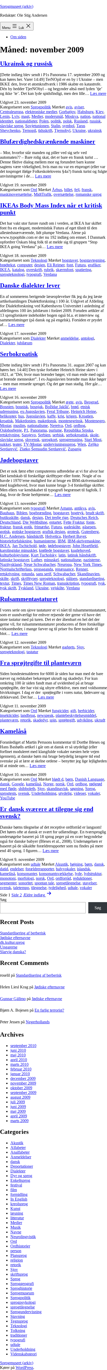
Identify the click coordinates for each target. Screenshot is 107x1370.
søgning (76, 788)
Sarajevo (29, 435)
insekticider (9, 715)
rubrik (49, 269)
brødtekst (7, 265)
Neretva (56, 425)
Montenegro (95, 421)
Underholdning (43, 793)
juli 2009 (17, 1102)
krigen (71, 416)
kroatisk (6, 421)
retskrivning (9, 435)
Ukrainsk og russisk (26, 63)
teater (17, 444)
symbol (68, 126)
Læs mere (98, 93)
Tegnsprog (19, 1321)
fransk (87, 189)
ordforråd (63, 878)
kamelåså (33, 784)
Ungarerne (8, 947)
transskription (68, 583)
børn (69, 779)
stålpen (71, 578)
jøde (42, 545)
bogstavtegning (92, 260)
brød (74, 407)
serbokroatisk (77, 435)
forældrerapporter (39, 869)
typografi (33, 274)
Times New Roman (39, 583)
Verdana (50, 274)
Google (18, 784)
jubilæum (24, 343)
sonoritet (25, 883)
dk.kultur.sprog (12, 942)
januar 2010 (20, 1074)
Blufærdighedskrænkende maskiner (47, 141)
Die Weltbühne (35, 522)
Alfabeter (18, 1147)
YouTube (7, 798)
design (39, 265)
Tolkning (17, 1330)
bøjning (76, 864)
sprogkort (49, 439)
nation (85, 116)
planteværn (9, 720)
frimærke (41, 527)
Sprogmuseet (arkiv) (16, 6)
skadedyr (40, 720)
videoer (80, 793)
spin (53, 720)
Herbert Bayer (74, 536)
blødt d (57, 779)
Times (16, 583)
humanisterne (45, 541)
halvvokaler (65, 869)
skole (94, 435)
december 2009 (23, 1078)
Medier (37, 116)
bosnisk (22, 407)
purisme (55, 430)
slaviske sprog (11, 126)
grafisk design (53, 531)
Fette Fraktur (73, 522)
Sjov (80, 647)
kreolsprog (19, 1204)
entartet (55, 522)
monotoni (8, 878)
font (69, 265)
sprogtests (8, 793)
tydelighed (57, 887)
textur (4, 583)
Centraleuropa (11, 111)
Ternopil (29, 130)
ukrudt (100, 720)
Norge (48, 784)
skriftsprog (19, 1274)
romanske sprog (89, 194)
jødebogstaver (59, 545)
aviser (79, 107)
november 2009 (23, 1083)
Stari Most (92, 439)
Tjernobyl (62, 130)
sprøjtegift (66, 720)
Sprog (90, 788)
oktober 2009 (21, 1088)
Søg (3, 899)
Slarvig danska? (13, 952)
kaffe (51, 416)
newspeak (45, 715)
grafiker (94, 265)
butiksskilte (9, 517)
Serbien (44, 435)
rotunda (28, 574)
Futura (80, 265)
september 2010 (23, 1045)
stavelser (89, 883)
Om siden (18, 37)
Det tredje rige (56, 517)
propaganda (43, 569)
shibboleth (26, 788)
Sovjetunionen (37, 126)
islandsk (83, 869)
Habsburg (85, 111)
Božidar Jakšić (57, 407)
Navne (15, 1232)
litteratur (17, 1218)
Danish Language (89, 779)
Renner (82, 569)
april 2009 (18, 1116)
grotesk (73, 531)
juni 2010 (18, 1050)
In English (18, 1199)
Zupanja (74, 449)
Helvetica (53, 536)
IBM (61, 541)
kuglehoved (80, 550)
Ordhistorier (20, 1246)
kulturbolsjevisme (14, 555)
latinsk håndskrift (82, 555)
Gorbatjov (67, 111)
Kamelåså (13, 731)
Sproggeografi (22, 1283)
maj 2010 (18, 1055)
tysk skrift (8, 588)
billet (68, 189)
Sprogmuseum (22, 1293)
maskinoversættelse (16, 194)
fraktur (5, 527)
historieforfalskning (16, 541)
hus (21, 416)
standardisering (91, 578)
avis (69, 107)
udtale (36, 864)
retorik (25, 720)
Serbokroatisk (19, 354)
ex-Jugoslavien (32, 411)
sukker (5, 444)
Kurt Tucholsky (43, 555)
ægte (69, 402)
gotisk (5, 531)
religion (16, 1260)
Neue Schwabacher (39, 564)
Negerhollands (38, 1022)
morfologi (26, 878)
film (13, 1190)
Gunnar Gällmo (13, 998)
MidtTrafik (42, 194)
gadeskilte (72, 527)
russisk (95, 121)
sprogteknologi (12, 274)
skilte (4, 578)
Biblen (21, 513)
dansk (25, 517)
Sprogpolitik (41, 107)
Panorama (38, 430)
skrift (15, 578)
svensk (23, 793)
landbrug (28, 715)
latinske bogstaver (14, 560)
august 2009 (20, 1097)
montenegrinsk (70, 421)
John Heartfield (85, 545)
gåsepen (89, 527)
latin (61, 555)
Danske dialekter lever (30, 285)
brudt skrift (95, 513)
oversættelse (63, 194)
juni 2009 (18, 1106)
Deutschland (10, 522)
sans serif (43, 574)
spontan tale (44, 883)
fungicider (60, 710)
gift (73, 710)
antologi (87, 338)
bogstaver (70, 260)
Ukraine (79, 130)
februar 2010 (20, 1069)
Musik (15, 1227)
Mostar (5, 425)
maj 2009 (18, 1111)
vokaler (94, 793)
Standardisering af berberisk (23, 933)
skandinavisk (57, 788)
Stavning (17, 1316)
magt (25, 116)
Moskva (71, 116)
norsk (60, 784)
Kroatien (86, 416)
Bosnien (7, 407)
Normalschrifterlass (16, 569)
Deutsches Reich (84, 517)
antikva (80, 508)
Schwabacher (64, 574)
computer (24, 265)
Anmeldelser (20, 1157)
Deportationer (21, 1166)
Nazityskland (11, 564)
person (15, 1251)
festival (16, 1185)
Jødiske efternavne (15, 937)
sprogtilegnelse (68, 883)
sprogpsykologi (23, 1302)
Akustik (61, 864)
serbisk (58, 435)
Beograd (91, 402)
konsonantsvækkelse (56, 873)
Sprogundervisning (26, 1312)
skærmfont (64, 269)
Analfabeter (20, 1152)
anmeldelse (70, 338)
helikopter (8, 416)
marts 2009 (19, 1120)
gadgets (68, 647)
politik (56, 121)
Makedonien (25, 421)
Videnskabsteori (23, 1354)
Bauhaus (7, 513)
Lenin (5, 116)
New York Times (88, 564)
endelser (16, 869)
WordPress (24, 1367)
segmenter (8, 883)
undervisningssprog (59, 444)
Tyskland (25, 588)
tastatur (32, 652)
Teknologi (39, 260)
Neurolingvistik (23, 1236)
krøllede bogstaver (54, 550)
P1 (26, 430)
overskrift (34, 269)
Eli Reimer (55, 265)
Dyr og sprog (21, 1175)
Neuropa (64, 564)
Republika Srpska (78, 430)
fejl (76, 189)
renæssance (64, 569)
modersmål (54, 116)
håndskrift (35, 536)
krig (61, 416)
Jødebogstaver (19, 460)
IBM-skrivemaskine (84, 541)
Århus (57, 189)
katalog (18, 269)
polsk (67, 121)
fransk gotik (22, 527)
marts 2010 (19, 1064)
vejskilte (57, 588)
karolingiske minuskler (18, 550)
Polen (44, 121)
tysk (101, 583)
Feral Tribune (58, 411)
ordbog (79, 425)
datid (4, 869)
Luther (36, 560)
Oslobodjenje (11, 430)
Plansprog (18, 1255)
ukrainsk (95, 130)
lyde (78, 873)
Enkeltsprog (20, 1180)
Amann (66, 508)
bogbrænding (40, 513)
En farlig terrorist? (49, 1010)
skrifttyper (29, 578)
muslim (19, 425)
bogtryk (77, 513)
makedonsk (47, 421)
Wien (81, 444)
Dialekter (38, 338)
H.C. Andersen (12, 536)
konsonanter (27, 873)
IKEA (5, 269)
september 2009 (23, 1092)
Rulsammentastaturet (29, 599)
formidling (19, 1194)
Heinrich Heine (83, 411)
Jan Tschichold (24, 545)
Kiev (99, 111)
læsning (16, 1213)
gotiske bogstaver (26, 531)
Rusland (81, 121)
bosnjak (36, 407)
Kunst (15, 1208)
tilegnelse (38, 887)
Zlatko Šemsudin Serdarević (42, 449)
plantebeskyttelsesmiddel (76, 715)
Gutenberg (90, 531)
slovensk (32, 439)
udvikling (84, 720)
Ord (34, 189)
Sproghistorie (21, 1288)
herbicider (86, 710)
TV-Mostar (32, 444)
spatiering (83, 269)
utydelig (65, 793)
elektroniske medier (41, 111)
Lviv (15, 116)
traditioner (18, 1335)
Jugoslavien (35, 416)
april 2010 (18, 1059)
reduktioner (82, 878)
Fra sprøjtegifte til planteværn (40, 662)
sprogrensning (70, 439)
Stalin (55, 126)
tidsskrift (45, 130)
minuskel (51, 560)
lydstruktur (92, 873)
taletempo (21, 887)
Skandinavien (88, 574)
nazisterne (91, 560)
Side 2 (16, 895)
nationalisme (37, 425)
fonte (90, 522)
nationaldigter (26, 121)
